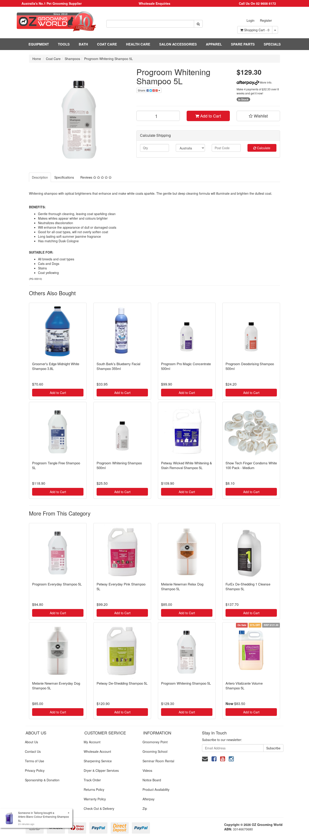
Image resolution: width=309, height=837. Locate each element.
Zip (145, 808)
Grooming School (155, 751)
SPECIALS (272, 44)
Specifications (64, 177)
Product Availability (156, 789)
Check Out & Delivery (99, 808)
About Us (31, 742)
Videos (147, 770)
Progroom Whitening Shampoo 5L (108, 58)
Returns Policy (94, 789)
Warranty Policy (95, 799)
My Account (92, 742)
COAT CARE (107, 44)
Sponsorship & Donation (42, 780)
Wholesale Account (97, 751)
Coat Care (53, 58)
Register (266, 20)
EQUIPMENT (39, 44)
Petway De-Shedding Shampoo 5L (122, 683)
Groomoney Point (155, 742)
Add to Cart (210, 116)
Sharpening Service (98, 761)
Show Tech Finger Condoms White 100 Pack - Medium (251, 465)
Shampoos (72, 58)
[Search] (198, 24)
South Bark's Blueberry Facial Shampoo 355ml (118, 366)
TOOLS (64, 44)
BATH (83, 44)
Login (250, 20)
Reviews (86, 177)
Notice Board (152, 780)
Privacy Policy (35, 770)
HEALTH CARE (138, 44)
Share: (142, 90)
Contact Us (33, 751)
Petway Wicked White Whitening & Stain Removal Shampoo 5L (186, 465)
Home (36, 58)
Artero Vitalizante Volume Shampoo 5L (244, 685)
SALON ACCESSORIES (178, 44)
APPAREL (214, 44)
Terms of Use (34, 761)
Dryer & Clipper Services (101, 770)
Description (40, 177)
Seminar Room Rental (158, 761)
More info (265, 82)
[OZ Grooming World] (51, 21)
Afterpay (148, 799)
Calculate (263, 148)
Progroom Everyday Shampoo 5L (57, 584)
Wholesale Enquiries (154, 3)
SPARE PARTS (243, 44)
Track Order (92, 780)
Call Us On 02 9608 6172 (257, 3)
